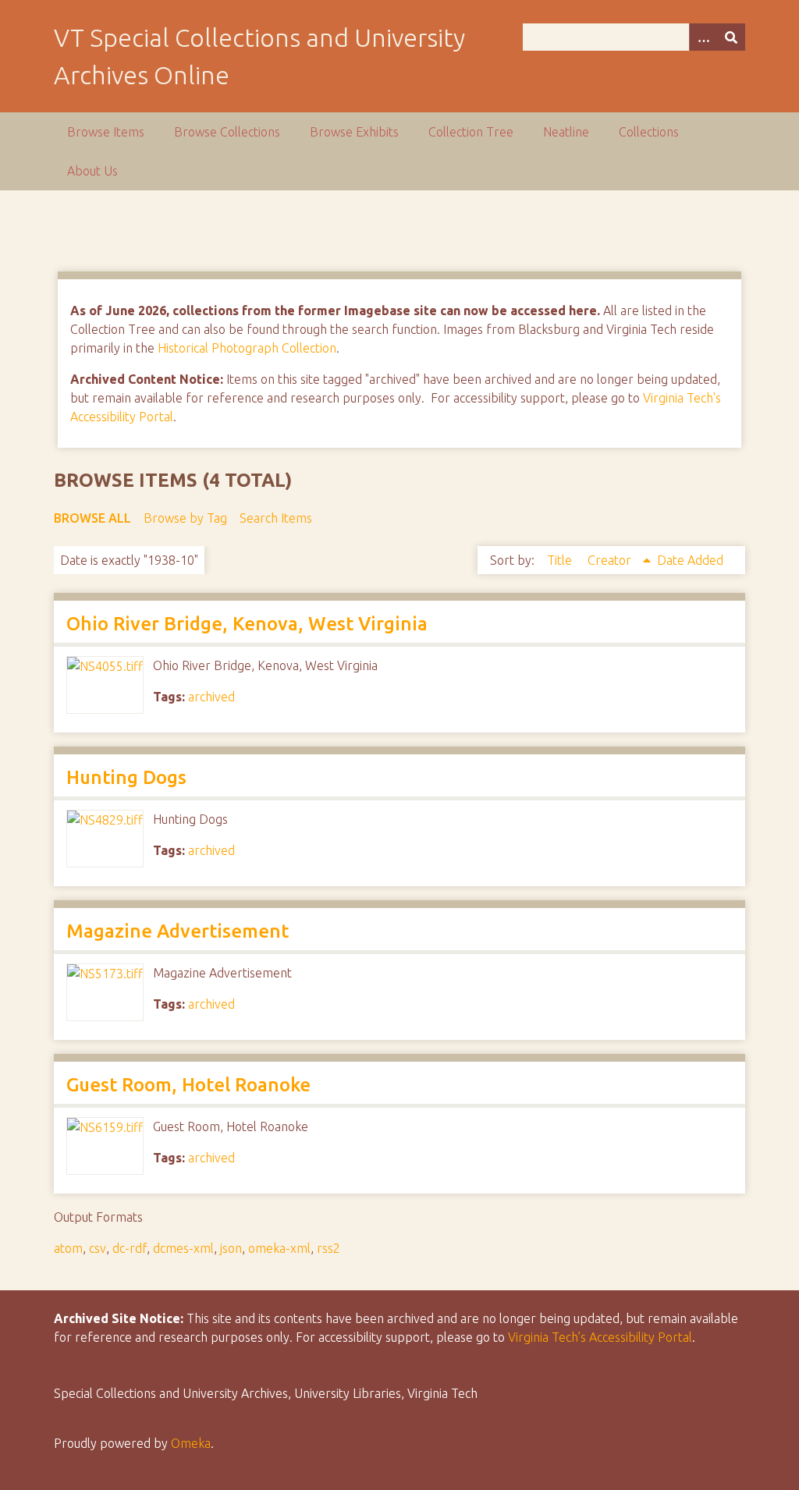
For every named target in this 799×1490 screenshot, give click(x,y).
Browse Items (105, 132)
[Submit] (731, 37)
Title (561, 560)
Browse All (92, 518)
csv (97, 1248)
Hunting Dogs (126, 777)
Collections (649, 132)
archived (211, 697)
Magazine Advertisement (177, 931)
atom (68, 1248)
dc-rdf (129, 1248)
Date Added (690, 560)
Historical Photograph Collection (247, 348)
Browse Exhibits (354, 132)
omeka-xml (279, 1248)
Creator (611, 560)
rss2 (328, 1248)
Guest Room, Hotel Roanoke (188, 1084)
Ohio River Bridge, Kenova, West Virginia (247, 623)
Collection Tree (470, 132)
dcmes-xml (183, 1248)
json (231, 1248)
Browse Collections (227, 132)
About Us (92, 171)
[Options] (703, 37)
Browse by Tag (185, 518)
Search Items (276, 518)
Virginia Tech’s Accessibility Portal (600, 1337)
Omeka (191, 1443)
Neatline (566, 132)
